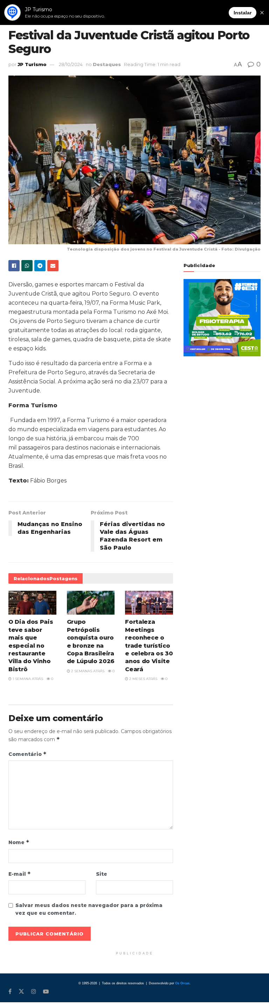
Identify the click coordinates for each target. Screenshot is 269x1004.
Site (101, 874)
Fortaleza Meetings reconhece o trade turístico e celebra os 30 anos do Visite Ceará (149, 645)
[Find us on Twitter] (21, 991)
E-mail (19, 873)
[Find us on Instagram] (33, 991)
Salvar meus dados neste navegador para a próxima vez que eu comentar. (89, 909)
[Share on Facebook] (14, 265)
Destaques (107, 64)
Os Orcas (182, 983)
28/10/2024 (71, 64)
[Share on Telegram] (40, 265)
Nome (18, 842)
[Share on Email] (52, 265)
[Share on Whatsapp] (27, 265)
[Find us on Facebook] (10, 991)
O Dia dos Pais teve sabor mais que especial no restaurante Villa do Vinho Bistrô (30, 645)
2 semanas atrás (87, 671)
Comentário (27, 754)
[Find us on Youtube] (46, 991)
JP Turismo (32, 64)
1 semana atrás (27, 678)
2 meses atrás (142, 678)
